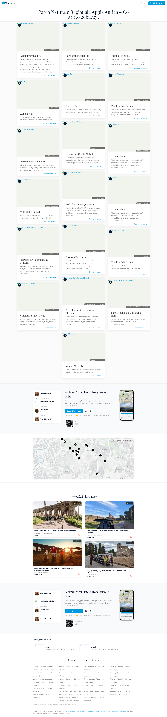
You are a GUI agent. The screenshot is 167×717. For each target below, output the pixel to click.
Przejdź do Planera (156, 3)
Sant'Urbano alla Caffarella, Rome (126, 314)
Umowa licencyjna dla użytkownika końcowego (87, 711)
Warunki (71, 711)
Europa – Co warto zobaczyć (43, 667)
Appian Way (26, 113)
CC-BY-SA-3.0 (54, 155)
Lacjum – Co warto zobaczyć (43, 679)
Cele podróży (65, 711)
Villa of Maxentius (75, 365)
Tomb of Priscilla (120, 55)
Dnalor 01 (47, 49)
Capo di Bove (73, 106)
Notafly (48, 309)
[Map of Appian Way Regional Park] (83, 458)
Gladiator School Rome (32, 315)
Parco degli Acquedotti (32, 161)
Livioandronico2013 (90, 304)
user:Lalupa (46, 253)
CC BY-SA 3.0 (54, 49)
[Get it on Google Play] (91, 411)
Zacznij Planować (74, 411)
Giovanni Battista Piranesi (134, 306)
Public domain (145, 150)
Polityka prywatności (106, 711)
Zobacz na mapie (49, 75)
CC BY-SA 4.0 (100, 304)
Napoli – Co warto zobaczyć (120, 694)
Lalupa (48, 155)
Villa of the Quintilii (30, 211)
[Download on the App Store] (86, 411)
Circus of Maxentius (77, 257)
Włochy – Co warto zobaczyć (43, 670)
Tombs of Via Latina (122, 106)
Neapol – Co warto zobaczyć (120, 691)
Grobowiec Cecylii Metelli (79, 153)
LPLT (94, 198)
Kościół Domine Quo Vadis (80, 204)
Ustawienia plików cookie (119, 711)
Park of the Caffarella (77, 55)
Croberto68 (138, 100)
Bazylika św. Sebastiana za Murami (34, 261)
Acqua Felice (118, 156)
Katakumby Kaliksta (31, 55)
